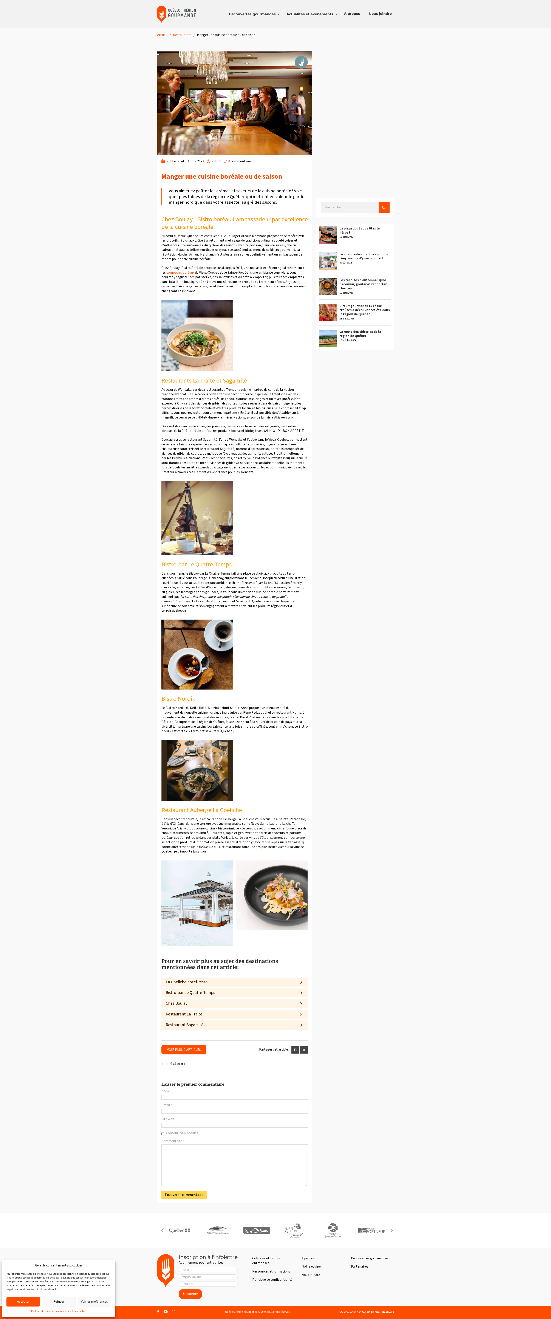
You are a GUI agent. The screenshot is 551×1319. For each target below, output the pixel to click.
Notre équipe (311, 1266)
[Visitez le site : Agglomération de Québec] (294, 1230)
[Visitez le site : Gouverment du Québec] (179, 1230)
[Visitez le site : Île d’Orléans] (256, 1230)
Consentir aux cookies (182, 1133)
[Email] (304, 1050)
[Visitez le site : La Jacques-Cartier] (333, 1230)
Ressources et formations (271, 1271)
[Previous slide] (162, 1230)
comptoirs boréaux (180, 272)
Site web (167, 1119)
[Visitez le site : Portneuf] (371, 1230)
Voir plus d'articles (184, 1049)
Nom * (166, 1091)
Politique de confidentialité (69, 1311)
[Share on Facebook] (295, 1050)
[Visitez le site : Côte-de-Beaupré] (218, 1230)
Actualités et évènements (309, 14)
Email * (166, 1105)
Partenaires (359, 1266)
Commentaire (172, 1141)
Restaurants (182, 35)
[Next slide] (391, 1230)
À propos (352, 14)
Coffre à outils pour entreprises (266, 1260)
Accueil (162, 35)
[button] (234, 982)
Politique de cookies (42, 1311)
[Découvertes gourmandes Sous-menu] (278, 14)
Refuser (58, 1301)
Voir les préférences (94, 1301)
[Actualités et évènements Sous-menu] (336, 14)
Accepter (23, 1301)
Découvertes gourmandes (252, 14)
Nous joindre (380, 14)
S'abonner (190, 1293)
